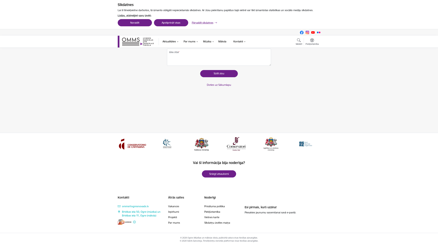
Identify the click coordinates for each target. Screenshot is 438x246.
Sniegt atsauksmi (219, 173)
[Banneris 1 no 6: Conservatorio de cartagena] (132, 143)
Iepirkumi (173, 211)
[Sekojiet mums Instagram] (307, 32)
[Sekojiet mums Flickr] (318, 32)
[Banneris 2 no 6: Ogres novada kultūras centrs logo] (167, 143)
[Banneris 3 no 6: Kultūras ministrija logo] (202, 143)
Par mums (174, 222)
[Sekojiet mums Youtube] (313, 32)
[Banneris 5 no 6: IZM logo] (271, 143)
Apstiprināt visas (171, 22)
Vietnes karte (211, 217)
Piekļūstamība (212, 211)
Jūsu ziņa (174, 52)
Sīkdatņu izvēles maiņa (217, 222)
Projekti (172, 217)
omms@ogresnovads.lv (135, 206)
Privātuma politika (214, 206)
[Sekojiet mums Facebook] (302, 32)
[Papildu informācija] (134, 222)
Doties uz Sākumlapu (219, 84)
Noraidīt (134, 22)
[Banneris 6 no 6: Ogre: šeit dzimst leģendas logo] (305, 143)
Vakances (173, 206)
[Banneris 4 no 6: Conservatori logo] (236, 143)
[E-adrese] (124, 222)
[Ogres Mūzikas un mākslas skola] (138, 42)
